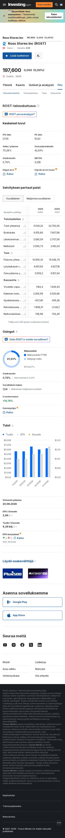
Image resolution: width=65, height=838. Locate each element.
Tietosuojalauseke (12, 806)
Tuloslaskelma (30, 93)
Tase (44, 93)
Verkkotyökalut (11, 675)
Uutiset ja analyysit (41, 85)
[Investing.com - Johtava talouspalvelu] (19, 5)
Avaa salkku (9, 669)
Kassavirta (56, 93)
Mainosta (40, 669)
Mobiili (6, 662)
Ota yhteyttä (41, 675)
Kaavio (20, 85)
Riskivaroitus (9, 817)
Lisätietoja (40, 662)
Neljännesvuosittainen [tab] (39, 198)
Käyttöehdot (9, 795)
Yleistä (7, 85)
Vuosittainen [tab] (13, 198)
